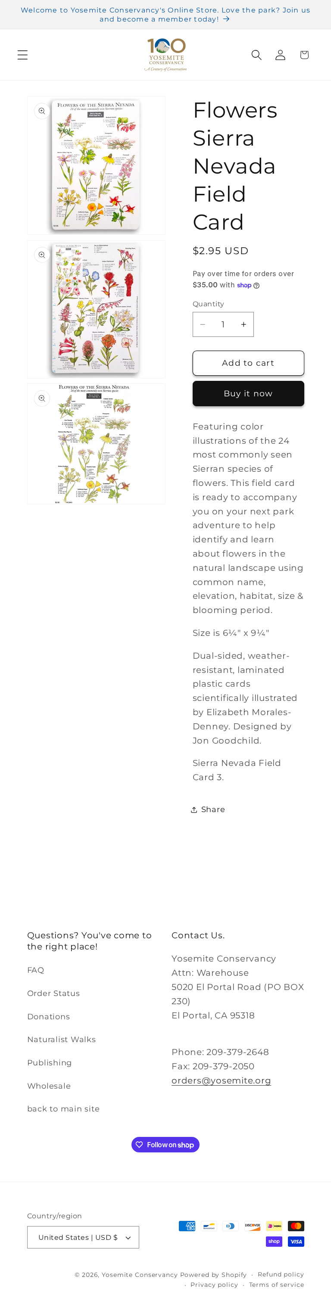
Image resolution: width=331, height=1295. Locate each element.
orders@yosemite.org (221, 1080)
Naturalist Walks (61, 1039)
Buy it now (248, 393)
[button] (22, 55)
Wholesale (49, 1085)
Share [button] (213, 809)
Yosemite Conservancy (140, 1274)
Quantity (209, 303)
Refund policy (281, 1274)
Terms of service (276, 1284)
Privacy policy (214, 1284)
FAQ (35, 969)
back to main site (63, 1108)
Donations (48, 1016)
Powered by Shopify (213, 1274)
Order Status (53, 993)
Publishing (49, 1062)
